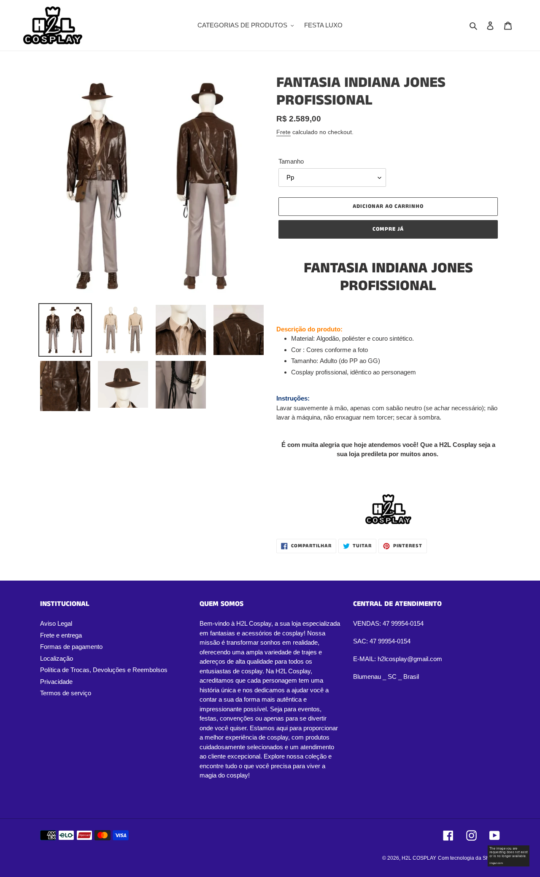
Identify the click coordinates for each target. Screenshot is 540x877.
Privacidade (56, 681)
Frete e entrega (61, 635)
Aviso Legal (56, 623)
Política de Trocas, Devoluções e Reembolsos (103, 669)
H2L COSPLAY (419, 858)
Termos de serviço (65, 693)
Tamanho (291, 161)
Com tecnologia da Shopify (469, 858)
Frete (283, 132)
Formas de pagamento (71, 646)
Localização (56, 658)
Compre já (388, 229)
